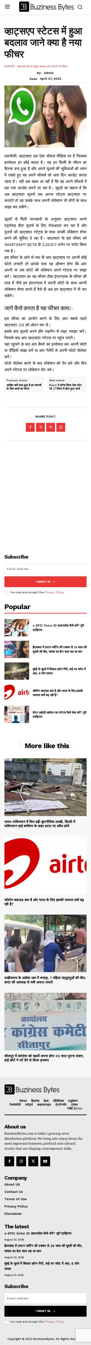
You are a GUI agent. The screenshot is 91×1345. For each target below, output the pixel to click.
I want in (43, 581)
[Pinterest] (50, 427)
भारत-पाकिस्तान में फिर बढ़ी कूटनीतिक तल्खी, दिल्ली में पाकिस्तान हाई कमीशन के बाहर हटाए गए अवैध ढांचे (39, 824)
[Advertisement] (45, 494)
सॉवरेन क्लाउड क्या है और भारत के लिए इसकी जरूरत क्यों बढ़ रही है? (58, 693)
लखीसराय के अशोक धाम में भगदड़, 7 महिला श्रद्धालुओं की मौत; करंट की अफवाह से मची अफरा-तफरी (45, 980)
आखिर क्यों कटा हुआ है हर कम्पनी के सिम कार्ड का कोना (24, 386)
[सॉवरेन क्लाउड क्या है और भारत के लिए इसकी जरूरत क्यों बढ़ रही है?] (16, 692)
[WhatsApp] (60, 427)
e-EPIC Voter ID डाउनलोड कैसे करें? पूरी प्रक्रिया (37, 1233)
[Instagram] (21, 1161)
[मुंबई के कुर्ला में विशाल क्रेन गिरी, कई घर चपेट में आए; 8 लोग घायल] (16, 671)
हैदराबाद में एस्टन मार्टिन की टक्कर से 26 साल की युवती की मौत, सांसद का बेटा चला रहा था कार (60, 649)
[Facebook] (30, 427)
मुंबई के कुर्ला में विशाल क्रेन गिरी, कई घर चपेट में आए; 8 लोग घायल (59, 671)
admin (49, 73)
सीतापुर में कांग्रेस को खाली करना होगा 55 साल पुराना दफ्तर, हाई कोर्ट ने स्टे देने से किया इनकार (44, 1058)
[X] (40, 427)
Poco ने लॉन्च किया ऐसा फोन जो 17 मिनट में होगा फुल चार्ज (65, 386)
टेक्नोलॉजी (9, 66)
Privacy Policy (54, 592)
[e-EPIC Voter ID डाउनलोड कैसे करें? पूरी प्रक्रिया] (16, 627)
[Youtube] (45, 1161)
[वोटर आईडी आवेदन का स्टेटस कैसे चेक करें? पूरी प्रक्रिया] (16, 714)
